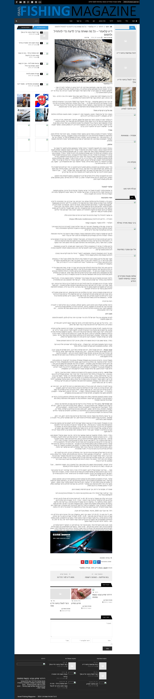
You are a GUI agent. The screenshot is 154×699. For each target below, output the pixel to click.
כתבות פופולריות (41, 27)
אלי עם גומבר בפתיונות (126, 249)
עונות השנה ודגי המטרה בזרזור (29, 43)
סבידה (87, 568)
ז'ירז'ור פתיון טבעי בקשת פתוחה (31, 678)
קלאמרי (82, 568)
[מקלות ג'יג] (125, 150)
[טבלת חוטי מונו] (125, 176)
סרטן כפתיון (76, 603)
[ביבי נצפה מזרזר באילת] (125, 211)
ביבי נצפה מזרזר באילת (126, 223)
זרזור (92, 568)
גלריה (87, 21)
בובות (100, 568)
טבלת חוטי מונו (130, 189)
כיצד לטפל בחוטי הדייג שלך (30, 32)
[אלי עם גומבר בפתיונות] (125, 237)
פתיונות (119, 21)
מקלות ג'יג (132, 162)
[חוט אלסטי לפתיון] (125, 96)
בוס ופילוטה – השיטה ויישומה (97, 577)
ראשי (133, 21)
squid (105, 568)
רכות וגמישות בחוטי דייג (126, 53)
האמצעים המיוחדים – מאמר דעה (28, 84)
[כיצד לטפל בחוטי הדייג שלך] (125, 67)
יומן (94, 21)
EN (40, 2)
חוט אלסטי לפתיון (129, 109)
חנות (71, 21)
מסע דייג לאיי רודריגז (65, 577)
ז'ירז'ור (111, 21)
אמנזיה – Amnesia (128, 135)
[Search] (16, 21)
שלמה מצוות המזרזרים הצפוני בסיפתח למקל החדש (105, 2)
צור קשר (79, 21)
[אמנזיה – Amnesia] (125, 123)
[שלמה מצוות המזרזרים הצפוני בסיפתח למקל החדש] (125, 264)
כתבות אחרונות (25, 27)
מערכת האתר (107, 37)
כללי (127, 21)
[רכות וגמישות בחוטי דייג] (125, 41)
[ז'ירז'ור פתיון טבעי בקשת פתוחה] (31, 669)
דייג (96, 568)
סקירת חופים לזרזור (32, 73)
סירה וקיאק (102, 21)
